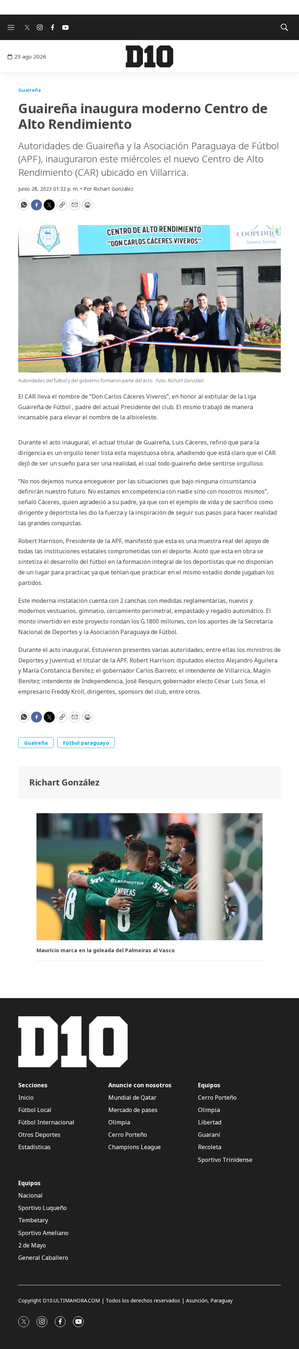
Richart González (64, 782)
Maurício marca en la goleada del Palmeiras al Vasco (105, 951)
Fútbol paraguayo (86, 742)
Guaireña (29, 90)
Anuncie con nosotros (139, 1085)
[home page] (149, 56)
